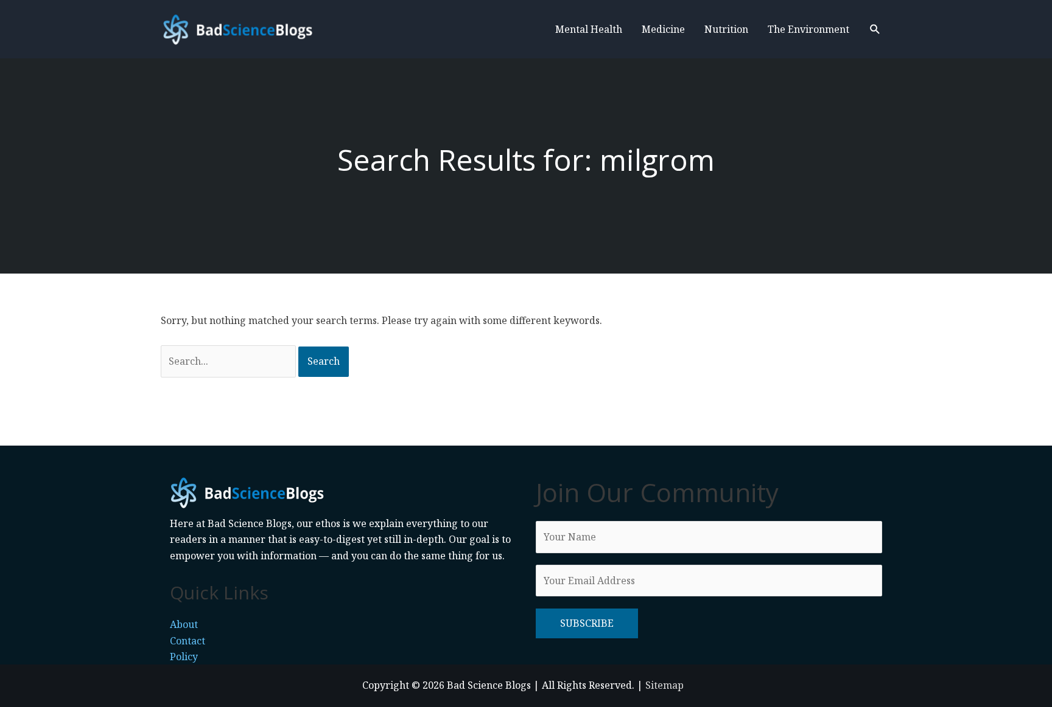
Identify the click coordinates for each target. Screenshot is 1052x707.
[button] (875, 29)
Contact (187, 640)
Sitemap (664, 685)
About (184, 624)
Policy (184, 656)
